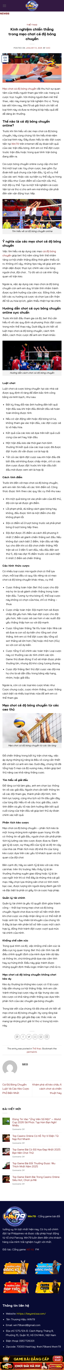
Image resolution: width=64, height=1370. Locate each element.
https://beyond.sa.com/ (31, 1313)
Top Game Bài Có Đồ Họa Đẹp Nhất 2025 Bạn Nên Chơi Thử (36, 1151)
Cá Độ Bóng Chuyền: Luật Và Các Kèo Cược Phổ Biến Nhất (15, 1088)
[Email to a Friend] (35, 1037)
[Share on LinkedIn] (47, 1037)
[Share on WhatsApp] (17, 1037)
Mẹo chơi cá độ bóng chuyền (19, 88)
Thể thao (32, 25)
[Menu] (4, 6)
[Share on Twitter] (29, 1037)
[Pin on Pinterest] (41, 1037)
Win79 (15, 143)
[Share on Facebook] (23, 1037)
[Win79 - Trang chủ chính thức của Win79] (32, 5)
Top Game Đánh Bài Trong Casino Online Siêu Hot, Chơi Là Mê (36, 1178)
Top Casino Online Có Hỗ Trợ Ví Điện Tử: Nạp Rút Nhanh (35, 1137)
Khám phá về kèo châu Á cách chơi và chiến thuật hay (47, 1088)
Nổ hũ (30, 1249)
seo (48, 48)
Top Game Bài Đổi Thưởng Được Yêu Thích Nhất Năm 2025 (33, 1165)
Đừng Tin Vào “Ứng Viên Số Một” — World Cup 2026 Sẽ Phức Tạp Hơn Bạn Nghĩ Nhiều (36, 1122)
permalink (32, 1052)
